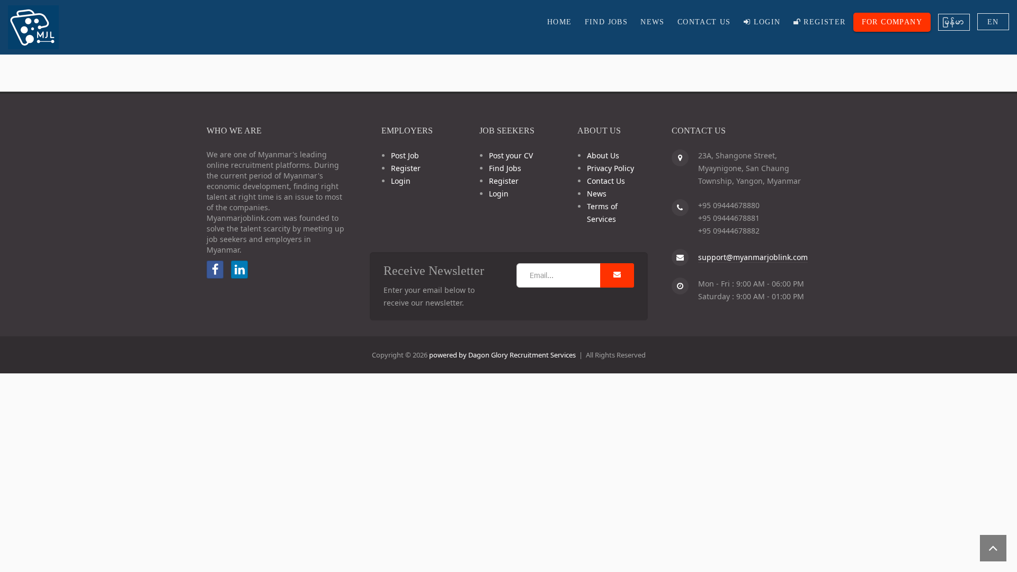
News (652, 22)
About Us (603, 155)
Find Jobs (606, 22)
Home (559, 22)
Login (765, 22)
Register (823, 22)
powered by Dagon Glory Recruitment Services (502, 355)
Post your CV (511, 155)
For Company (892, 22)
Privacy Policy (610, 168)
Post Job (405, 155)
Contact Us (704, 22)
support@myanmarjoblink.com (753, 257)
